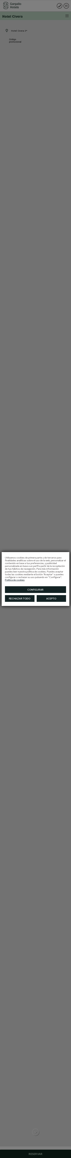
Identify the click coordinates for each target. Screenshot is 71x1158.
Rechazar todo (20, 598)
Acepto (51, 598)
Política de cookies (15, 580)
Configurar (35, 589)
